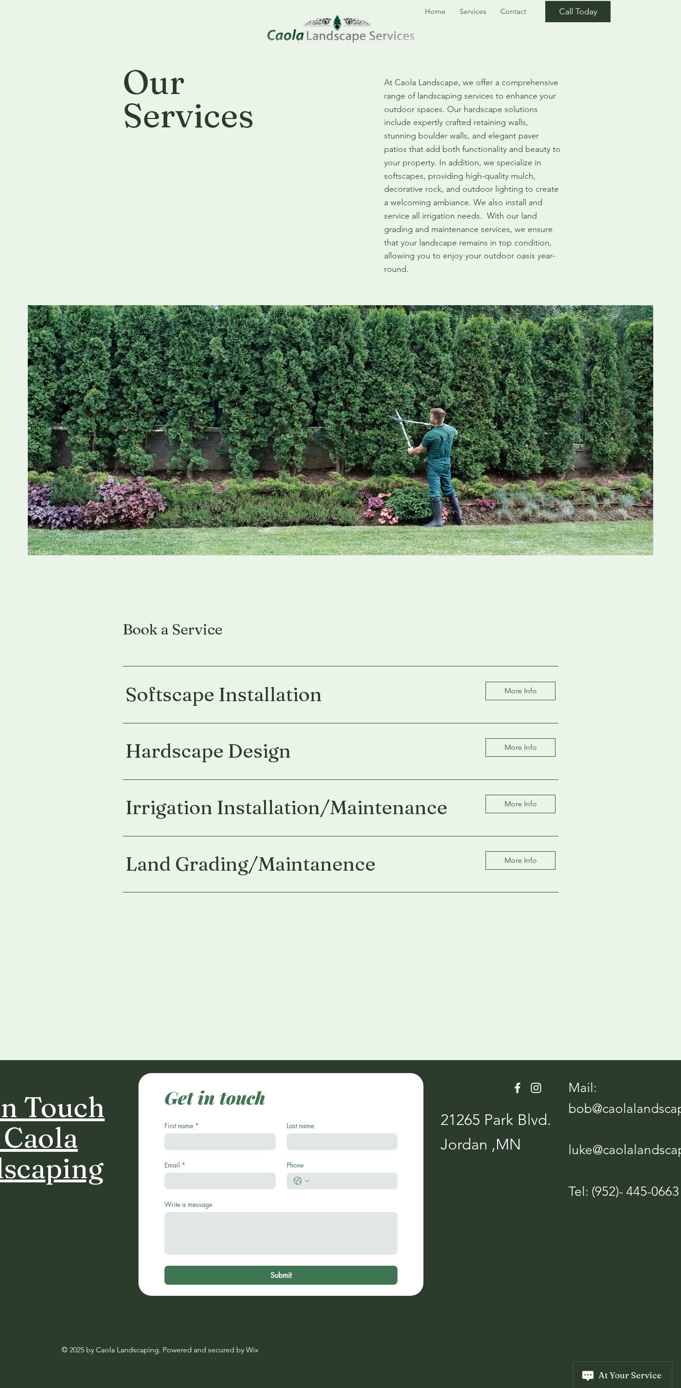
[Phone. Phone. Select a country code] (301, 1181)
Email (174, 1165)
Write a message (188, 1204)
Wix (252, 1349)
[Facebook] (517, 1088)
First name (181, 1126)
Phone (295, 1165)
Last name (300, 1126)
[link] (298, 695)
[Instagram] (536, 1088)
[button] (520, 691)
